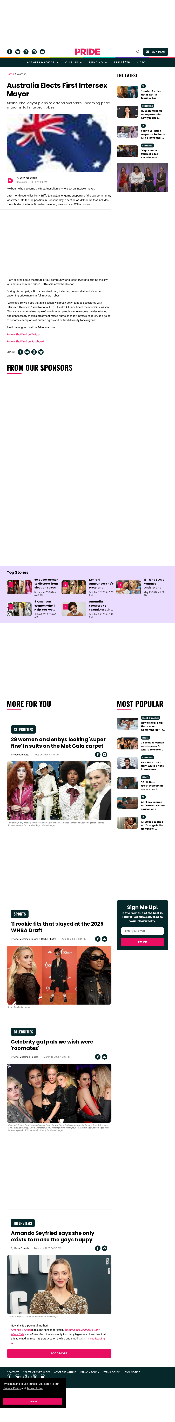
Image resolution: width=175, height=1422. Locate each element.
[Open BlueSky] (18, 52)
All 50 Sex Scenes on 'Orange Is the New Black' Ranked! (152, 827)
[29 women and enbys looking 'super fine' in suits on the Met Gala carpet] (59, 791)
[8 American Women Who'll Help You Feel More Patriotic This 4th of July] (19, 609)
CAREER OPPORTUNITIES (36, 1372)
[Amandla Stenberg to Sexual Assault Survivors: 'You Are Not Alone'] (74, 609)
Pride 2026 (122, 62)
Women (21, 74)
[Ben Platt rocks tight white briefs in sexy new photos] (127, 763)
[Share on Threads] (34, 352)
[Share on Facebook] (20, 352)
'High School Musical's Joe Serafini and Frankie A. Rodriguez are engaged (150, 159)
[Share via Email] (27, 352)
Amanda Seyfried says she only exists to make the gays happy (52, 1236)
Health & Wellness (150, 717)
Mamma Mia (72, 1329)
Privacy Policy (12, 1388)
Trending (96, 62)
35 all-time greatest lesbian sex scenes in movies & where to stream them (153, 789)
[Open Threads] (26, 52)
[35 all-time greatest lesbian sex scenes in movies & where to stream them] (127, 783)
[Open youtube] (42, 52)
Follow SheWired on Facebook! (25, 341)
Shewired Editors (28, 177)
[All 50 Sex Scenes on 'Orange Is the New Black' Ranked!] (127, 823)
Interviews (23, 1223)
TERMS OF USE (111, 1372)
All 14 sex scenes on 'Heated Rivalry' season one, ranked (153, 807)
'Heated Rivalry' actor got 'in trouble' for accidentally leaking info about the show (153, 100)
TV (143, 86)
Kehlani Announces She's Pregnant (101, 584)
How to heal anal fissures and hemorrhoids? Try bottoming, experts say (153, 729)
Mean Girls (17, 1334)
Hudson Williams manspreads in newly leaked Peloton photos (151, 116)
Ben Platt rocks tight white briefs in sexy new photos (152, 768)
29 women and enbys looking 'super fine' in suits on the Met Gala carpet (58, 743)
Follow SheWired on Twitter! (24, 334)
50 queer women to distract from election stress (46, 584)
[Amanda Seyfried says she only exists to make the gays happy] (59, 1284)
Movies (145, 737)
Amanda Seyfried (21, 1329)
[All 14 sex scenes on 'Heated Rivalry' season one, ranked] (127, 803)
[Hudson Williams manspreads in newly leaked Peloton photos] (127, 112)
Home (10, 74)
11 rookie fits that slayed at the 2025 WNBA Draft (57, 927)
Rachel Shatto (21, 754)
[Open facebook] (9, 52)
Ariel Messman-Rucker (26, 939)
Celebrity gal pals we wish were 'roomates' (52, 1045)
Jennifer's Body (90, 1329)
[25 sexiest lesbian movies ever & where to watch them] (127, 743)
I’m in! (142, 942)
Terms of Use (35, 1388)
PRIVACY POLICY (89, 1372)
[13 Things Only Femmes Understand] (128, 587)
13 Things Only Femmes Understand (154, 584)
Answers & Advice (40, 62)
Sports (20, 914)
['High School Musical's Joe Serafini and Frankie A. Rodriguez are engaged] (127, 151)
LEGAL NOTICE (132, 1372)
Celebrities (147, 105)
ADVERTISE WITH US (65, 1372)
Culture (71, 62)
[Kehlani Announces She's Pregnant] (74, 587)
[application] (142, 177)
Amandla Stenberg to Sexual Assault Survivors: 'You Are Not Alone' (100, 609)
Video (141, 62)
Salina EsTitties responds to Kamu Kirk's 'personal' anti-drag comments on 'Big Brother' (153, 139)
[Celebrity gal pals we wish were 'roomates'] (59, 1093)
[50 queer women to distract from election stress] (19, 587)
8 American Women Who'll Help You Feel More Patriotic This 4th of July (45, 609)
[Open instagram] (34, 52)
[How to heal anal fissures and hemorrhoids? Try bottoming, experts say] (127, 723)
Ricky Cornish (21, 1248)
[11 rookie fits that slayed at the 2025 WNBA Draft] (59, 975)
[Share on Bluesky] (41, 352)
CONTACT (13, 1372)
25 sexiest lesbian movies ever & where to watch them (152, 748)
